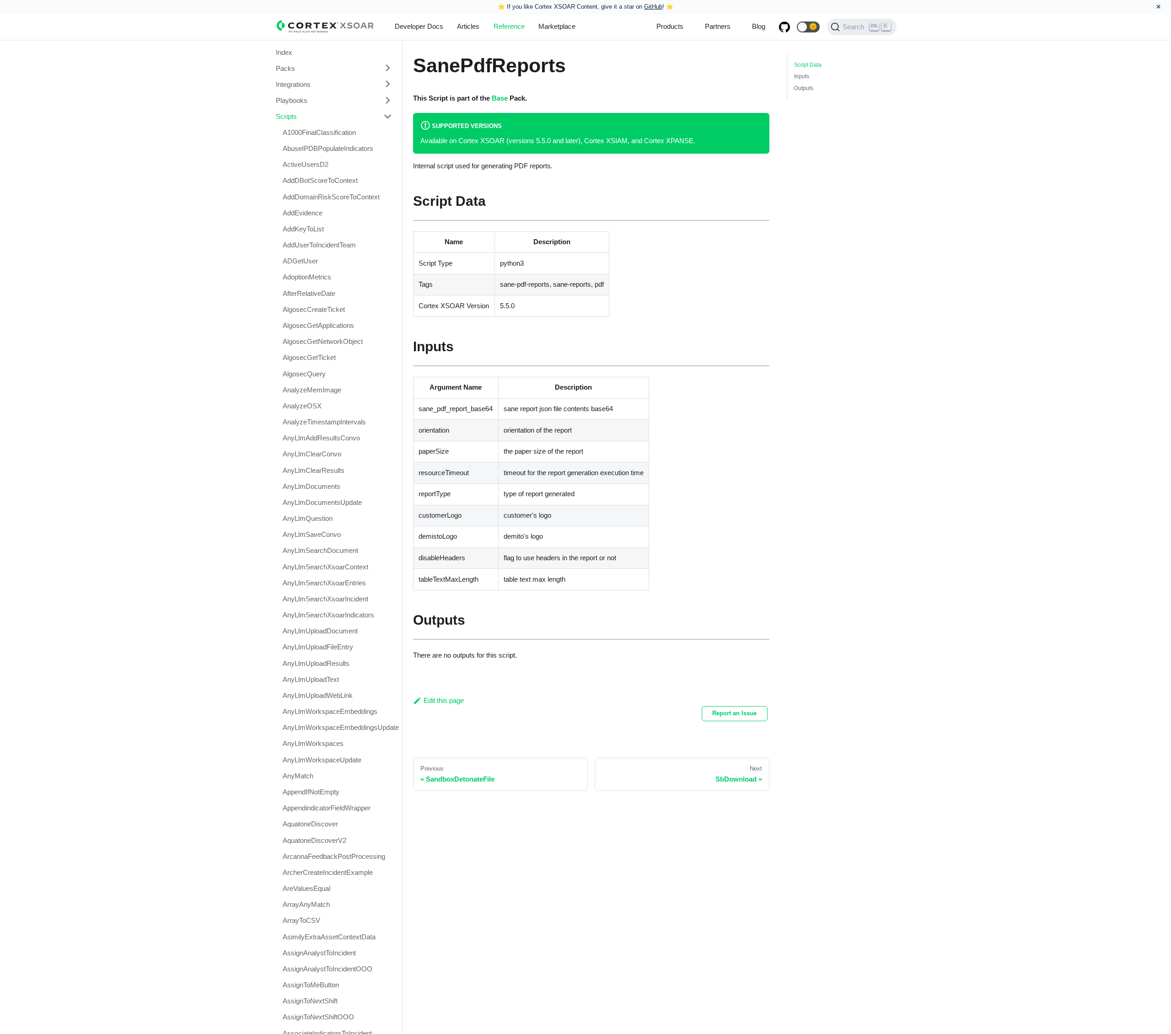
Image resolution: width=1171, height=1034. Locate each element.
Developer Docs (419, 26)
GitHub (653, 6)
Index (284, 52)
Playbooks (291, 100)
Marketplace (556, 26)
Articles (468, 26)
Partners (718, 26)
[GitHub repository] (784, 27)
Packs (285, 68)
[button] (808, 26)
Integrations (293, 84)
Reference (509, 26)
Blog (758, 26)
